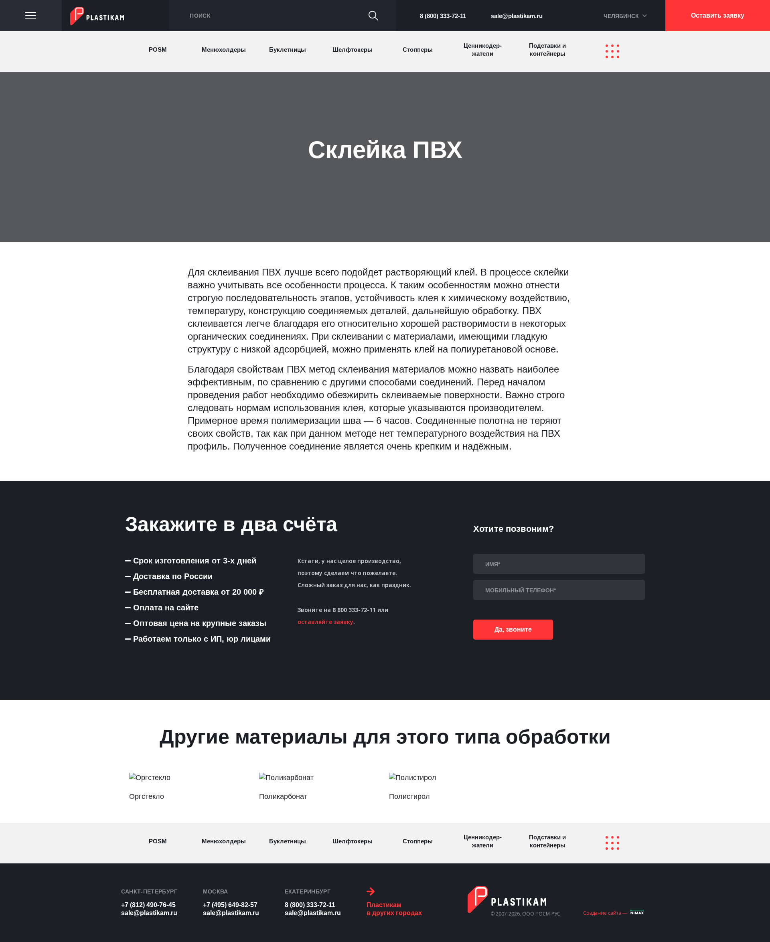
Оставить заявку (717, 15)
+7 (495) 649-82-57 (230, 904)
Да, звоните (513, 629)
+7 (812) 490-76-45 (148, 904)
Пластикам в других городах (394, 908)
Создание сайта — (605, 913)
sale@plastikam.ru (517, 15)
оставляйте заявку (325, 622)
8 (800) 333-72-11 (443, 15)
